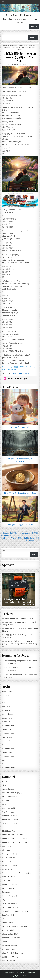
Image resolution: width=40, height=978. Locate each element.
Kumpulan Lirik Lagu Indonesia (14, 839)
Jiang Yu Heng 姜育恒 (10, 823)
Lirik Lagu (7, 48)
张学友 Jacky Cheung (10, 957)
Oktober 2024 (7, 752)
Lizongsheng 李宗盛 (10, 854)
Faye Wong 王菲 (8, 812)
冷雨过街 (26, 373)
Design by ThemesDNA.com (20, 976)
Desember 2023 (8, 764)
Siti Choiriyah (14, 64)
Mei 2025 (5, 745)
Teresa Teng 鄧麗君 (9, 903)
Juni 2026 (6, 699)
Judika (4, 827)
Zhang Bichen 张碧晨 (10, 934)
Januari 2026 (7, 718)
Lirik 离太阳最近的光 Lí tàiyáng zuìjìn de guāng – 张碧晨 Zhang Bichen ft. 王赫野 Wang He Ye (19, 643)
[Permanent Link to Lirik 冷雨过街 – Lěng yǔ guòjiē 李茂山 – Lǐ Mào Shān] (20, 75)
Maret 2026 (6, 710)
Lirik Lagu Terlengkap (20, 15)
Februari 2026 (7, 714)
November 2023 (8, 768)
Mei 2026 (5, 703)
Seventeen (6, 892)
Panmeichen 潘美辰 (9, 865)
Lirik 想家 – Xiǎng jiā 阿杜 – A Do (20, 525)
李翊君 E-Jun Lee (8, 961)
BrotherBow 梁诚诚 (9, 797)
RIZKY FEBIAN (8, 888)
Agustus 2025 (7, 737)
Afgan (4, 785)
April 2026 (6, 706)
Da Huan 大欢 (7, 800)
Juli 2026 (5, 695)
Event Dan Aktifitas (9, 808)
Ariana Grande (8, 789)
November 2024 (8, 748)
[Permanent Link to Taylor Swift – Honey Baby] (20, 407)
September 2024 (8, 756)
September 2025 (8, 733)
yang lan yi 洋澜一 (9, 930)
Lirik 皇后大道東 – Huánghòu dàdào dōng (20, 493)
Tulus (4, 919)
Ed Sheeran (6, 804)
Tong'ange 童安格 (9, 915)
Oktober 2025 (7, 729)
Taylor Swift (7, 900)
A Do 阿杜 (5, 781)
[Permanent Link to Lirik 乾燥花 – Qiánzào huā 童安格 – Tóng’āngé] (20, 443)
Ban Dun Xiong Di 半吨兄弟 (12, 793)
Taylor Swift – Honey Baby (20, 427)
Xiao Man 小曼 (7, 922)
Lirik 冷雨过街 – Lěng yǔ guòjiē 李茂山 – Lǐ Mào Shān (20, 57)
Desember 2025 (8, 722)
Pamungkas (6, 861)
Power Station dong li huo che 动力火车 (17, 873)
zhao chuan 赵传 (8, 949)
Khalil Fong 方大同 (9, 831)
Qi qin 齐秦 (6, 880)
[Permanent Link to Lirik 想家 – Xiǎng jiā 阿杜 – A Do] (20, 509)
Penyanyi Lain (7, 869)
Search (20, 22)
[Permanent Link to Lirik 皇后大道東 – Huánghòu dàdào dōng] (20, 477)
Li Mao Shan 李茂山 (29, 46)
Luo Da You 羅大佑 (9, 858)
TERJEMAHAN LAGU (16, 48)
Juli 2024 (5, 760)
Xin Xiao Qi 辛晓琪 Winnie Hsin (14, 926)
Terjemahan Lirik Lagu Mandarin (15, 911)
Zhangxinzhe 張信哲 (10, 945)
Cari (3, 551)
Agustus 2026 (7, 691)
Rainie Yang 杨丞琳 (9, 884)
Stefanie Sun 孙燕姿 (9, 896)
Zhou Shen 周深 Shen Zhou (12, 953)
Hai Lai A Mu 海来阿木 (10, 816)
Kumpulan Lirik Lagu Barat (12, 835)
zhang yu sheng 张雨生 (11, 938)
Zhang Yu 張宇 (7, 941)
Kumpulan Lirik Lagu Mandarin (14, 46)
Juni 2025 (6, 741)
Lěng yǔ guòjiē (16, 373)
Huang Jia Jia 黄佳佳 (10, 819)
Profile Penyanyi (8, 877)
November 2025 (8, 726)
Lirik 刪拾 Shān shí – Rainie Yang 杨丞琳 (17, 618)
